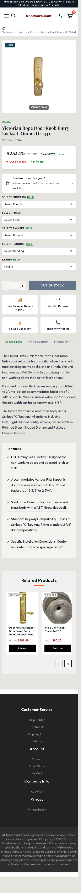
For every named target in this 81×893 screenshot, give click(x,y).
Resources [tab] (61, 342)
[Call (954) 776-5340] (61, 16)
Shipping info (36, 734)
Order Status (36, 766)
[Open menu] (6, 16)
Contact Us (36, 727)
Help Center (37, 720)
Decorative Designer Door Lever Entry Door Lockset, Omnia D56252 (22, 633)
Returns (37, 741)
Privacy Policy (37, 809)
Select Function (14, 197)
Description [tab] (13, 342)
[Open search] (13, 16)
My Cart (37, 773)
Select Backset (13, 228)
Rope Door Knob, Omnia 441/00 (54, 629)
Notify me (37, 161)
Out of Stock (52, 285)
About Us (37, 791)
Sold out (22, 648)
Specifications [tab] (38, 342)
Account (37, 759)
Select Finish (11, 212)
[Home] (4, 28)
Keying (7, 259)
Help (30, 197)
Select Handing (13, 244)
